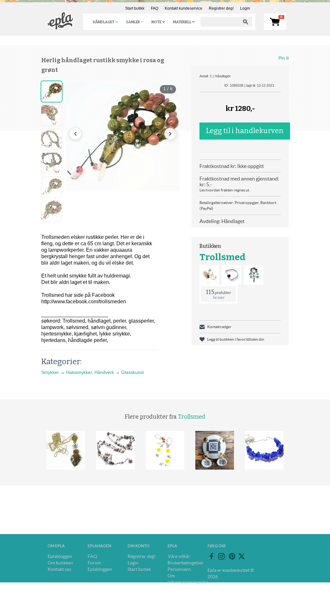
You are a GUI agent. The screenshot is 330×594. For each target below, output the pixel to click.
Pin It (283, 58)
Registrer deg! (221, 8)
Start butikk (134, 8)
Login (245, 8)
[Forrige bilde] (75, 134)
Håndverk (104, 372)
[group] (123, 136)
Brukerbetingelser (186, 562)
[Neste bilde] (170, 134)
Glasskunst (132, 372)
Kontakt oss (59, 569)
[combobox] (219, 22)
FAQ (154, 8)
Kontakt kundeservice (183, 8)
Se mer (219, 298)
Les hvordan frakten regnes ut (224, 190)
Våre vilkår (178, 556)
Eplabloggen (60, 556)
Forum (94, 562)
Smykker (50, 372)
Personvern (179, 569)
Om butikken (60, 562)
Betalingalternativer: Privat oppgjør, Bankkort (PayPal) (237, 205)
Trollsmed (222, 257)
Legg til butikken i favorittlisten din (235, 339)
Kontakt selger (219, 327)
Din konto (139, 546)
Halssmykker (79, 372)
